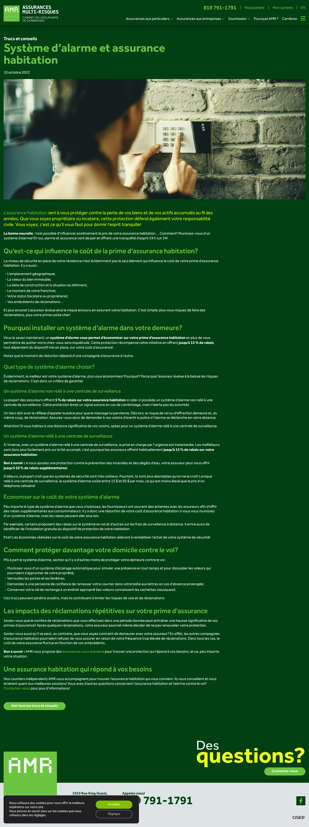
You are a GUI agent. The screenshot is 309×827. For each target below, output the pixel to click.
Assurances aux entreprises (199, 19)
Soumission (237, 19)
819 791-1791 (220, 8)
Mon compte (283, 8)
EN (303, 8)
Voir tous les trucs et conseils (34, 706)
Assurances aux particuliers (147, 19)
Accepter (114, 804)
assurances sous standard (83, 652)
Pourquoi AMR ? (266, 19)
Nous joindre (254, 8)
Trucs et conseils (20, 39)
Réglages (114, 814)
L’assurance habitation (25, 213)
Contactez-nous (17, 688)
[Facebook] (300, 800)
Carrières (289, 19)
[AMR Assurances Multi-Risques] (31, 778)
